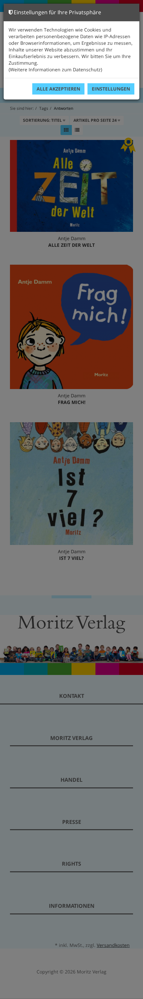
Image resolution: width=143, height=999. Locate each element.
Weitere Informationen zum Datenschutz (55, 69)
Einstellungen (111, 89)
